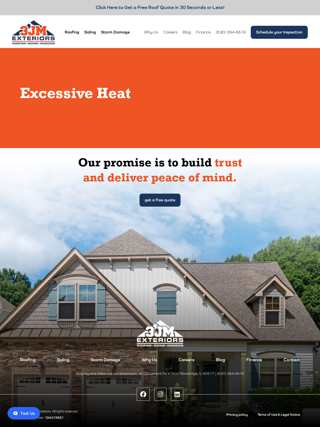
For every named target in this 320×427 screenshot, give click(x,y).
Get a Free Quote (160, 200)
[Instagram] (160, 394)
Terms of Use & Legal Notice (279, 414)
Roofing (28, 360)
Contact (292, 360)
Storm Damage (105, 360)
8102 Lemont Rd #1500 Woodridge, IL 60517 (177, 373)
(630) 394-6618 (230, 373)
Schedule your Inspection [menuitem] (279, 32)
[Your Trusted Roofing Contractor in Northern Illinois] (33, 32)
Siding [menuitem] (90, 32)
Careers (186, 360)
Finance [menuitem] (203, 32)
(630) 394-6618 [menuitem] (231, 32)
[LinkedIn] (177, 394)
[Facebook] (143, 394)
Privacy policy (237, 414)
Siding (63, 360)
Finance (254, 360)
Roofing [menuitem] (72, 32)
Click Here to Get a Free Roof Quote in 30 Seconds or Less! (160, 7)
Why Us (149, 360)
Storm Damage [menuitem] (115, 32)
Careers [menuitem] (170, 32)
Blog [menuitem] (187, 32)
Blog (220, 360)
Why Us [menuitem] (151, 32)
